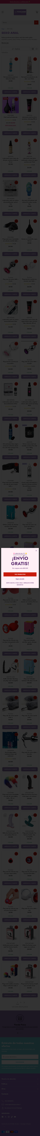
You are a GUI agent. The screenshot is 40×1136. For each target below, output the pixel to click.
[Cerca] (36, 550)
